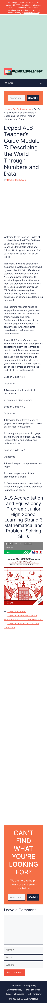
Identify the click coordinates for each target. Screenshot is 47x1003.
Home (7, 109)
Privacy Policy (30, 985)
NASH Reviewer (34, 994)
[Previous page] (6, 543)
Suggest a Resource (14, 994)
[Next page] (11, 543)
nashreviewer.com (31, 13)
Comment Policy (14, 990)
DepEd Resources (22, 109)
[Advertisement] (23, 38)
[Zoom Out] (26, 543)
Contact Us (16, 985)
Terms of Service (32, 990)
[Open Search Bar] (40, 83)
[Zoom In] (30, 543)
